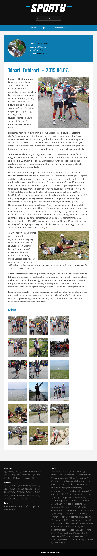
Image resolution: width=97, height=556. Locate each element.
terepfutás (63, 523)
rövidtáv (54, 516)
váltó (89, 529)
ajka (62, 474)
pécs (55, 513)
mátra (80, 507)
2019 (33, 489)
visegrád (55, 539)
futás (53, 494)
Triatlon (7, 477)
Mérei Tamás (23, 506)
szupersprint (75, 520)
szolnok (89, 516)
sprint (64, 516)
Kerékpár (40, 471)
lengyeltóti (56, 507)
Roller (11, 474)
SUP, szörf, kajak (25, 474)
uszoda (73, 529)
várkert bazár (66, 533)
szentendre (76, 516)
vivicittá (65, 539)
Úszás (27, 477)
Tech (38, 474)
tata (52, 523)
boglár (83, 477)
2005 (14, 498)
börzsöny (55, 481)
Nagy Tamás (36, 506)
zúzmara (57, 542)
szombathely (59, 520)
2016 (24, 492)
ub (76, 526)
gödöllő (62, 494)
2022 (6, 489)
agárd (53, 474)
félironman (56, 491)
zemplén (77, 539)
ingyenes (67, 497)
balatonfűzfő (85, 474)
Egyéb (7, 471)
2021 (15, 489)
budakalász (68, 481)
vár (54, 533)
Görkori (29, 471)
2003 (22, 498)
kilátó (68, 503)
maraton (68, 507)
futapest (85, 491)
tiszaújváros (78, 523)
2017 (15, 492)
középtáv (79, 503)
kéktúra (86, 500)
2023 (33, 485)
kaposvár (75, 500)
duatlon (62, 484)
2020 (24, 489)
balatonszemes (60, 477)
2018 (6, 492)
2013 (15, 495)
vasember (81, 533)
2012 (24, 495)
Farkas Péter (42, 43)
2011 (33, 495)
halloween (74, 494)
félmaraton (71, 491)
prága (72, 513)
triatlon (66, 526)
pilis (63, 513)
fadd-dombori (74, 487)
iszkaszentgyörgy (59, 500)
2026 (6, 485)
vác (81, 529)
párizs (90, 510)
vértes (68, 536)
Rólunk (33, 27)
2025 (15, 485)
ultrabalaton (86, 526)
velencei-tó (42, 53)
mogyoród (71, 510)
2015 (33, 492)
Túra (18, 477)
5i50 (59, 471)
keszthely (57, 503)
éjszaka (74, 484)
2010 (6, 498)
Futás (41, 50)
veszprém (79, 536)
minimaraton (57, 510)
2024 (24, 485)
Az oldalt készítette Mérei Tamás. (48, 552)
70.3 (67, 471)
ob (81, 510)
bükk (53, 484)
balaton (70, 474)
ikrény (56, 497)
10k (52, 471)
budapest (81, 481)
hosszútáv (88, 494)
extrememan (57, 487)
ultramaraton (59, 529)
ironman (79, 497)
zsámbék (88, 539)
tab (86, 520)
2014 (6, 495)
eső (83, 484)
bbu (73, 477)
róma (81, 513)
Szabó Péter (10, 509)
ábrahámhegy (78, 471)
